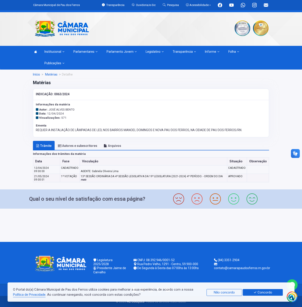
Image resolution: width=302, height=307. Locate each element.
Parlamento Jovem (120, 51)
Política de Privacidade (29, 295)
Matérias (50, 74)
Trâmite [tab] (46, 146)
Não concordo (224, 292)
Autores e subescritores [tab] (79, 146)
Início (36, 74)
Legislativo (153, 51)
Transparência (183, 51)
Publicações (52, 63)
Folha (232, 51)
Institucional (52, 51)
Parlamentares (83, 51)
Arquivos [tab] (114, 146)
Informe (210, 51)
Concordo (264, 292)
